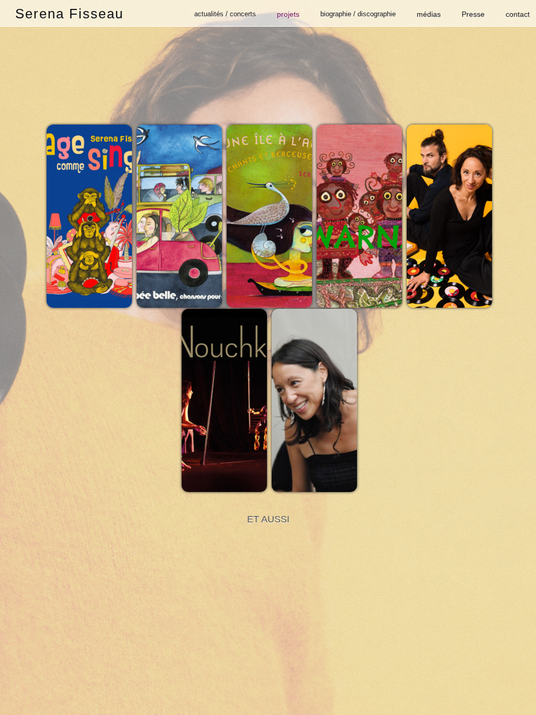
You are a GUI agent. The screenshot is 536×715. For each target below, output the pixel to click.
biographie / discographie (358, 14)
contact (518, 14)
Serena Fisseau (69, 13)
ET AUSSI (268, 519)
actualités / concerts (225, 14)
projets (288, 14)
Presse (473, 14)
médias (429, 14)
